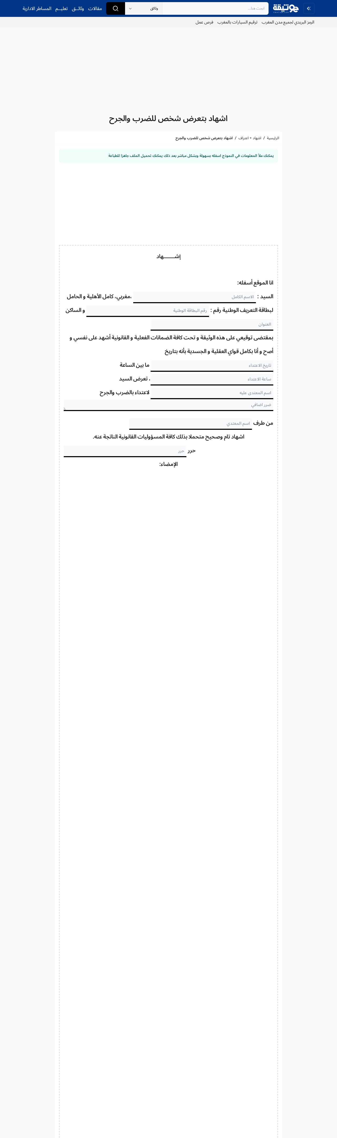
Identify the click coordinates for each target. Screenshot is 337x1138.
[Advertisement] (168, 68)
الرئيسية (273, 138)
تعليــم (62, 8)
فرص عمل (204, 22)
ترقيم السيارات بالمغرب (237, 22)
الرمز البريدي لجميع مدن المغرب (288, 22)
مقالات (95, 8)
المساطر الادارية (37, 8)
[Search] (115, 8)
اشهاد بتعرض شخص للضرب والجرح (168, 118)
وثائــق (78, 8)
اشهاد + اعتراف (250, 138)
